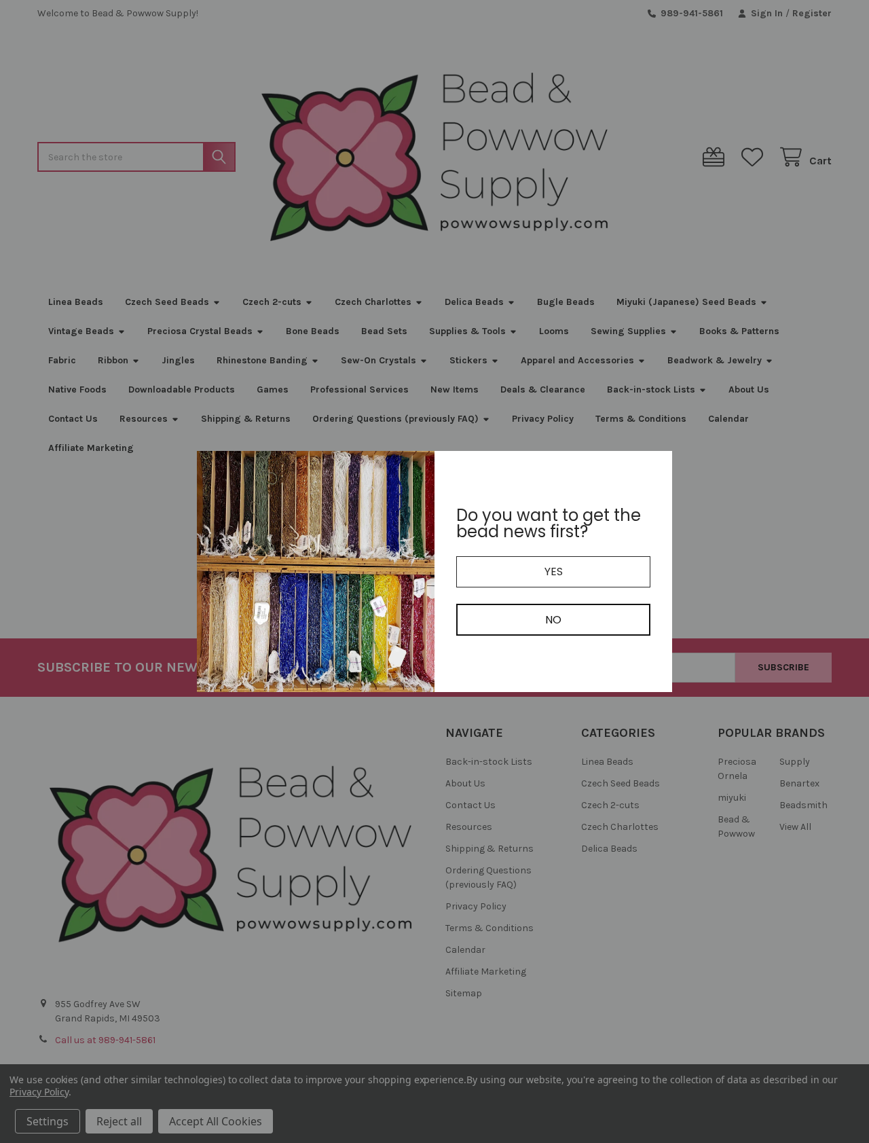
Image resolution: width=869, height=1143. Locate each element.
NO (553, 620)
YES (553, 571)
